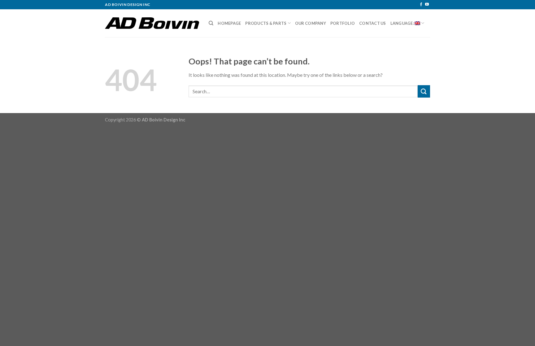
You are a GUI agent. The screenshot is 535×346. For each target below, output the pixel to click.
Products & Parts (265, 23)
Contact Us (372, 23)
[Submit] (424, 91)
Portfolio (342, 23)
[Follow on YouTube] (427, 4)
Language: (402, 23)
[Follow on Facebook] (421, 4)
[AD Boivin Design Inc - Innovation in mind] (152, 23)
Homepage (229, 23)
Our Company (310, 23)
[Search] (211, 23)
